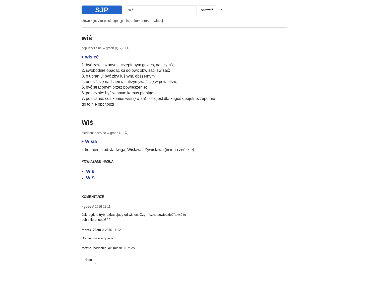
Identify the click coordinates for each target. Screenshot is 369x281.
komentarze (142, 21)
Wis (90, 171)
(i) (116, 48)
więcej (158, 21)
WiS (90, 177)
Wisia (91, 141)
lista (129, 21)
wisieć (92, 56)
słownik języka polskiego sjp (102, 21)
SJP (102, 10)
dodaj (89, 260)
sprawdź (207, 10)
